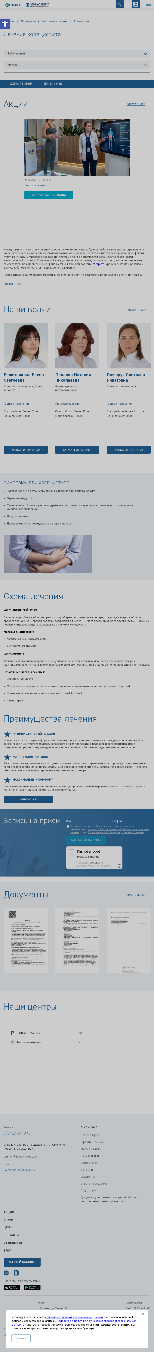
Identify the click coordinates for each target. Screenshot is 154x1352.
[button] (5, 24)
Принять (21, 1338)
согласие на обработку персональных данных (74, 1317)
